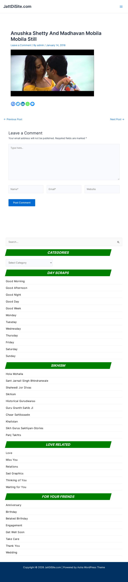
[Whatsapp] (28, 104)
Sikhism (11, 394)
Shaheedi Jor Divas (18, 387)
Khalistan (12, 421)
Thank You (13, 545)
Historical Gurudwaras (20, 401)
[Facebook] (13, 104)
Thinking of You (16, 480)
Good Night (13, 294)
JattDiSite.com (17, 6)
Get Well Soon (15, 532)
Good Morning (15, 281)
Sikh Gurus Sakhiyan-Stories (24, 428)
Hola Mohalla (14, 374)
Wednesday (13, 328)
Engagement (14, 525)
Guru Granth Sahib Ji (19, 407)
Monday (11, 315)
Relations (12, 466)
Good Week (13, 308)
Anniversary (13, 505)
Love (9, 453)
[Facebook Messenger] (32, 104)
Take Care (12, 539)
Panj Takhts (13, 435)
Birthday (11, 511)
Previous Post (13, 119)
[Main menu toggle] (121, 6)
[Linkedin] (23, 104)
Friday (10, 342)
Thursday (12, 335)
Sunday (11, 356)
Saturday (12, 349)
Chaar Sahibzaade (18, 414)
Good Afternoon (16, 288)
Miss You (12, 459)
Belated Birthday (17, 518)
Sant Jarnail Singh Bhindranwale (27, 380)
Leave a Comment (21, 45)
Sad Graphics (15, 473)
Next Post (117, 119)
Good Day (12, 301)
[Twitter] (18, 104)
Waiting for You (16, 487)
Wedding (11, 552)
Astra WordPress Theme (91, 567)
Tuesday (11, 322)
